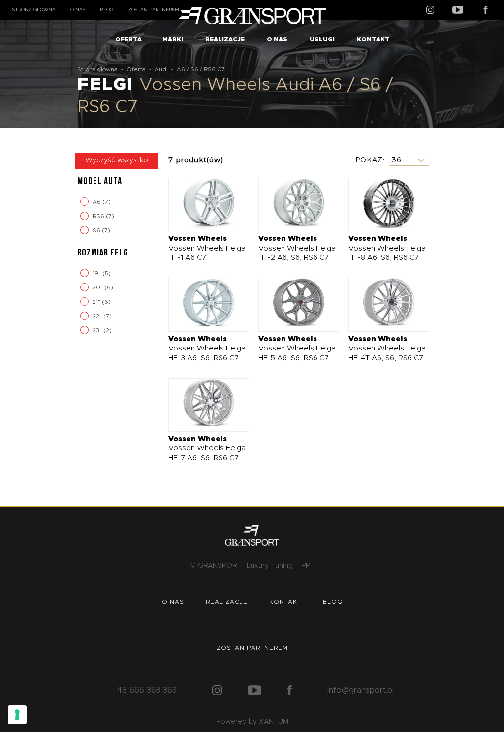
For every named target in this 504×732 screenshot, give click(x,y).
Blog (106, 9)
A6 (97, 202)
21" (97, 302)
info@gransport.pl (360, 690)
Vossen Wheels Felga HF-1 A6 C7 (207, 248)
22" (98, 316)
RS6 (99, 216)
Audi (161, 69)
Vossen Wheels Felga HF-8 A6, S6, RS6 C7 (387, 248)
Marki (172, 39)
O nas (77, 9)
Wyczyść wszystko (116, 160)
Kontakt (373, 39)
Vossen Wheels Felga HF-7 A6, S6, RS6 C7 (207, 448)
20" (98, 287)
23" (98, 330)
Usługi (322, 39)
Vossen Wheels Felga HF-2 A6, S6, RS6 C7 (297, 248)
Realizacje (225, 39)
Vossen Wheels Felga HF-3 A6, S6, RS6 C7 (207, 348)
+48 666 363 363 (145, 690)
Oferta (128, 39)
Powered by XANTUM (252, 721)
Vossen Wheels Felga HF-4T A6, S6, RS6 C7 (387, 348)
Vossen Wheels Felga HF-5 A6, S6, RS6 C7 (297, 348)
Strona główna (34, 9)
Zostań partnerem (153, 9)
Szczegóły (201, 204)
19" (97, 273)
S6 (97, 230)
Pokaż (369, 160)
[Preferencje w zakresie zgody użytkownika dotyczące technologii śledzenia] (17, 714)
